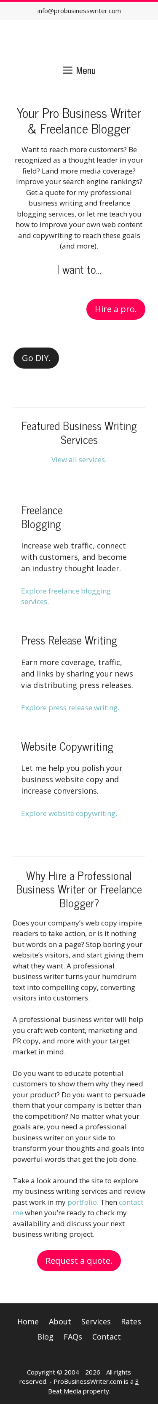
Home (28, 1321)
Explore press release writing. (70, 707)
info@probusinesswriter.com (79, 10)
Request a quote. (79, 1260)
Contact (106, 1337)
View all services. (79, 459)
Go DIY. (36, 358)
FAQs (73, 1337)
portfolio (82, 1202)
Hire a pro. (116, 309)
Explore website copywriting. (69, 813)
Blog (45, 1337)
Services (96, 1321)
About (60, 1321)
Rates (131, 1321)
